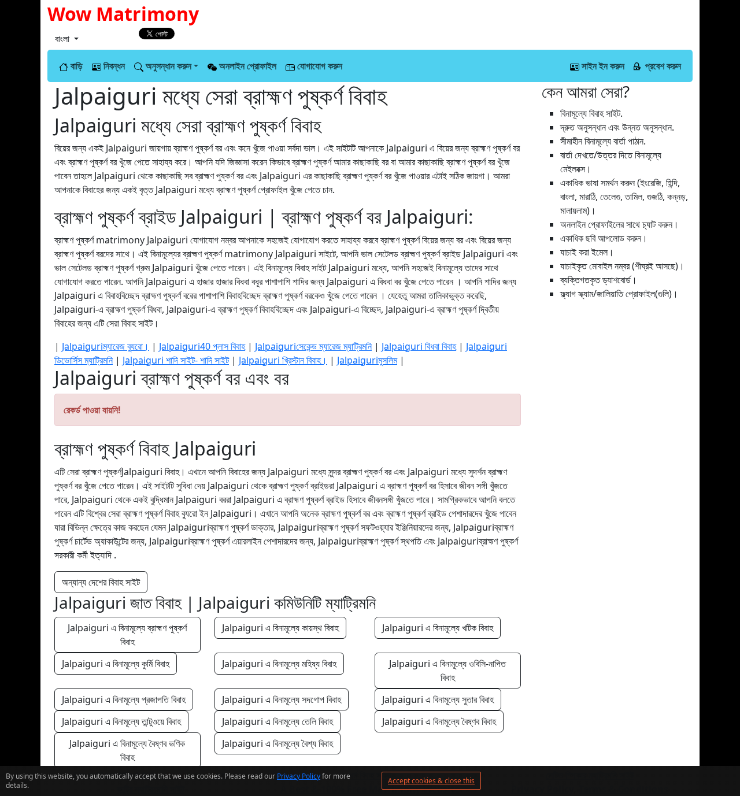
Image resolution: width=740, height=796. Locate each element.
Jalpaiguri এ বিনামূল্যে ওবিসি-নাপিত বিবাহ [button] (448, 670)
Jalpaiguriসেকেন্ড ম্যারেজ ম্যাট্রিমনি (313, 346)
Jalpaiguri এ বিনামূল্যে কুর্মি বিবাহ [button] (115, 663)
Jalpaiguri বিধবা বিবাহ (419, 346)
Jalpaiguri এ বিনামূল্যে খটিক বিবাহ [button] (437, 627)
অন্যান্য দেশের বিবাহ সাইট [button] (101, 582)
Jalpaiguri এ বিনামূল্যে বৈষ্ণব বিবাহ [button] (439, 721)
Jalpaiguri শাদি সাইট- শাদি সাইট (176, 360)
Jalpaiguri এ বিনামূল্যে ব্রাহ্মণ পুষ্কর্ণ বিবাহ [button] (128, 634)
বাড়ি (75, 66)
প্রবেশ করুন (662, 66)
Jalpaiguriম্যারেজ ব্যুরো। (105, 346)
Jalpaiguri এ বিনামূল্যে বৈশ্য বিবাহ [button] (277, 743)
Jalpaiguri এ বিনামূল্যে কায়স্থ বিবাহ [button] (280, 627)
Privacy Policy (298, 776)
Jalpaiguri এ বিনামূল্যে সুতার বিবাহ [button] (438, 699)
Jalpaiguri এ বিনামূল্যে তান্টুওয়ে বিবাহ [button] (121, 721)
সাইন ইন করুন (601, 66)
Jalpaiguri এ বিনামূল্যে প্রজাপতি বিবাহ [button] (124, 699)
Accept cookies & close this (431, 781)
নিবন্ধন (113, 66)
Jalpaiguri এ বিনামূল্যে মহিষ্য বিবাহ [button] (279, 663)
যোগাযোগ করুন (318, 66)
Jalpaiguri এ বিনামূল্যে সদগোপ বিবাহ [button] (281, 699)
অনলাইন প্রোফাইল (246, 66)
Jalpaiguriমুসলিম (367, 360)
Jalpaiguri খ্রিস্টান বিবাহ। (283, 360)
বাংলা (63, 38)
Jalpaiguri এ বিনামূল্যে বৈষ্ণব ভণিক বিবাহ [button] (128, 750)
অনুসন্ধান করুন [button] (167, 66)
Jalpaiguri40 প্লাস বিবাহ (202, 346)
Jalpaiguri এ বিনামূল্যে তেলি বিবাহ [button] (277, 721)
